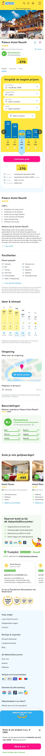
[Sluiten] (39, 730)
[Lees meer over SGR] (11, 542)
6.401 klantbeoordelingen (28, 556)
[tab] (4, 69)
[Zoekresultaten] (24, 3)
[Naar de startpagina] (8, 3)
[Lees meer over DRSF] (25, 542)
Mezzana (19, 49)
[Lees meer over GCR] (20, 542)
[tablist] (22, 69)
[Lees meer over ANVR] (6, 542)
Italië (6, 49)
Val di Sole (12, 49)
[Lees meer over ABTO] (15, 542)
